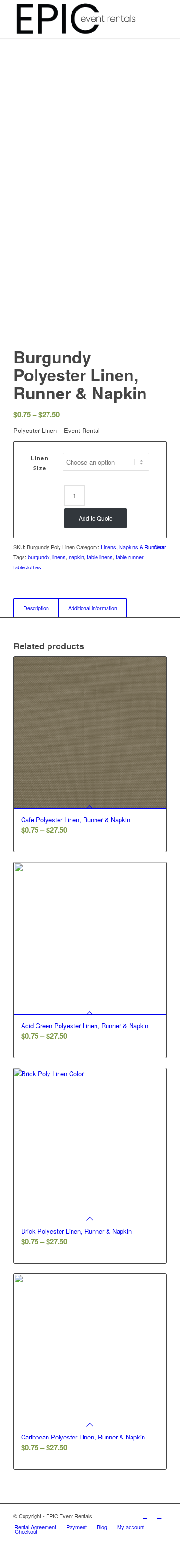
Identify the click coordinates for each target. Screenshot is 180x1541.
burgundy (38, 557)
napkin (76, 557)
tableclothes (27, 567)
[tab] (36, 608)
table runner (129, 557)
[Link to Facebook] (145, 1515)
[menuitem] (35, 1526)
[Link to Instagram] (159, 1515)
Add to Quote (96, 518)
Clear (160, 547)
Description (36, 608)
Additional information (92, 608)
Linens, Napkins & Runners (133, 547)
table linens (100, 557)
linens (59, 557)
